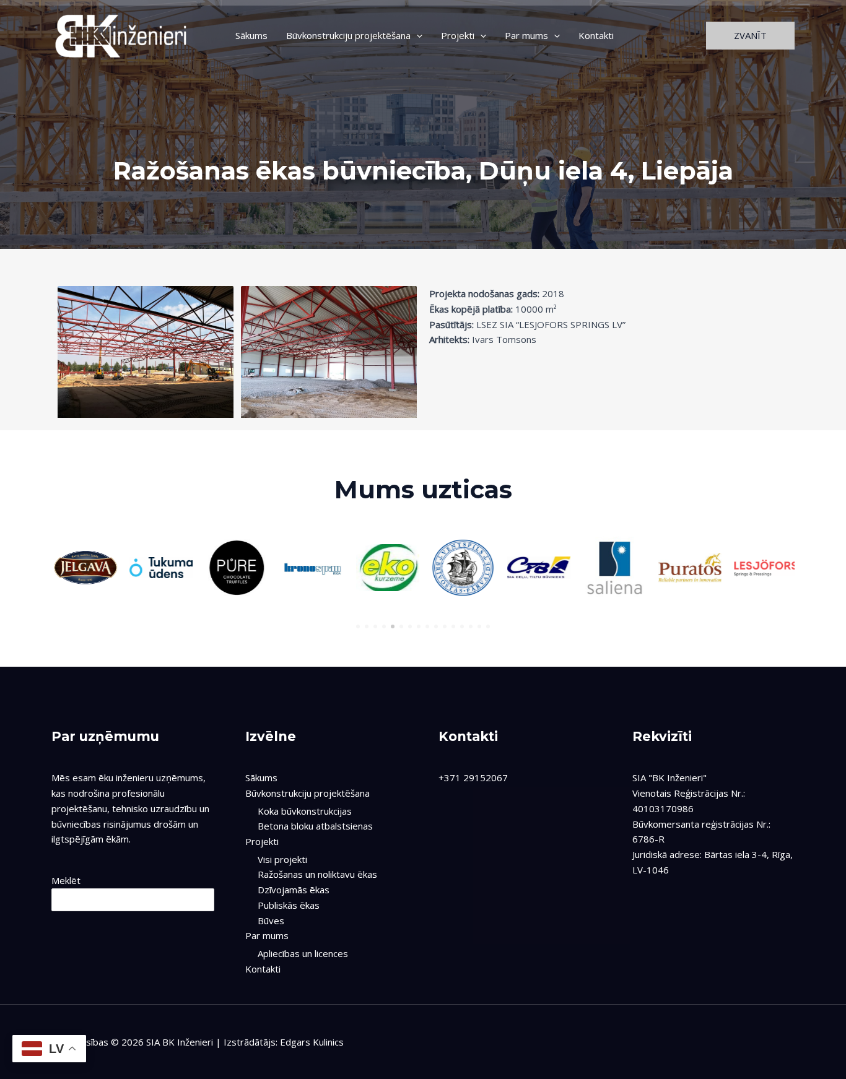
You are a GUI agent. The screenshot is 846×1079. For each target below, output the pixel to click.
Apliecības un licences (303, 953)
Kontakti (596, 35)
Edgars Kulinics (312, 1042)
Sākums (251, 35)
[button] (750, 36)
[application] (416, 35)
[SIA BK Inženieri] (121, 34)
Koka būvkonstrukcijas (305, 811)
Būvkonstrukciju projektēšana (348, 35)
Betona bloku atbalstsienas (315, 826)
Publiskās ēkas (289, 905)
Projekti (457, 35)
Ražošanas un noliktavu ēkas (317, 874)
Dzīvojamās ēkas (293, 889)
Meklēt (66, 880)
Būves (271, 920)
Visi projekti (282, 859)
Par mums (526, 35)
